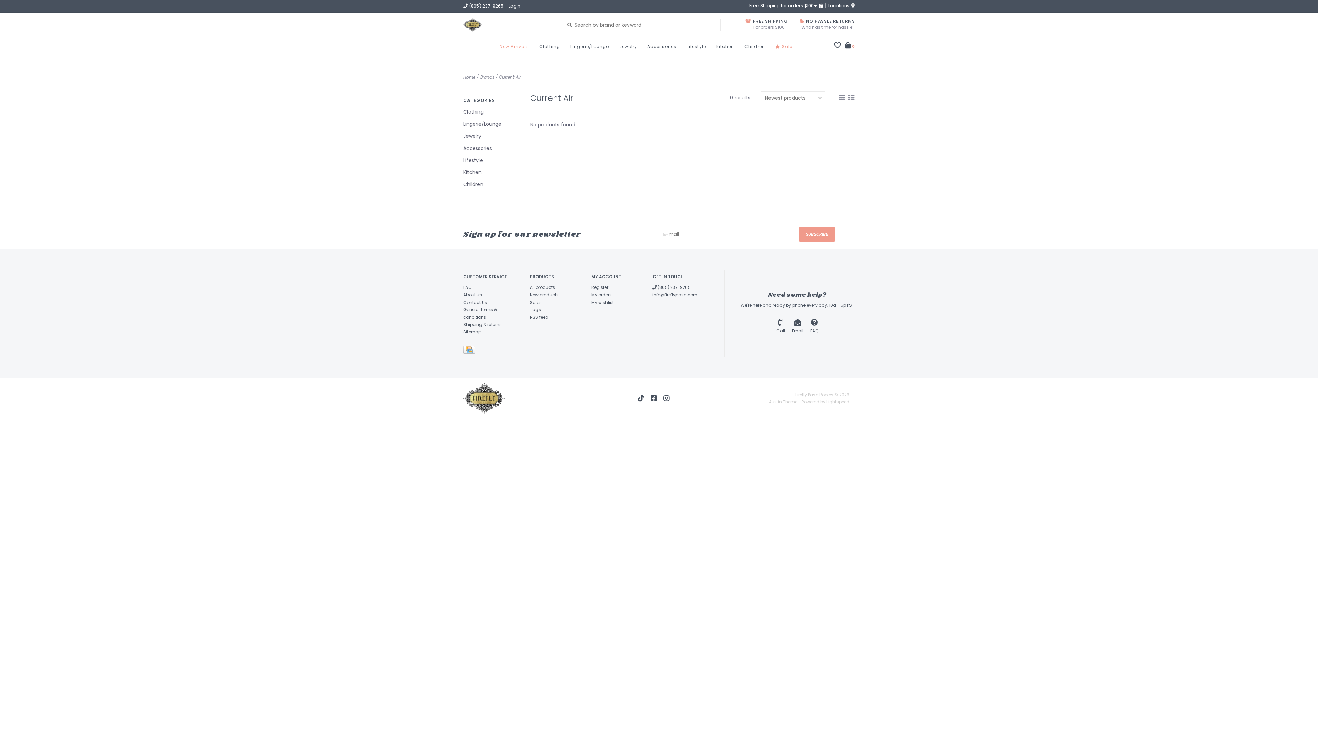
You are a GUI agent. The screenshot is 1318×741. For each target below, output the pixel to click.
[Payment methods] (470, 351)
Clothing (549, 46)
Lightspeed (837, 402)
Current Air (510, 77)
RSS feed (539, 317)
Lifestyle (696, 46)
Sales (536, 302)
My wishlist (602, 302)
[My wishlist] (837, 46)
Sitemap (472, 332)
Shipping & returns (482, 324)
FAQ (467, 287)
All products (542, 287)
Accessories (662, 46)
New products (544, 295)
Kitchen (725, 46)
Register (599, 287)
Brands (487, 77)
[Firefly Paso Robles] (508, 25)
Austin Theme (783, 402)
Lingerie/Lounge (589, 46)
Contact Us (475, 302)
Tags (535, 310)
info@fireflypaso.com (674, 295)
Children (754, 46)
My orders (601, 295)
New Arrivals (514, 46)
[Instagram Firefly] (666, 398)
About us (472, 295)
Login (514, 6)
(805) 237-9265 (674, 287)
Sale (787, 46)
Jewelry (628, 46)
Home (469, 77)
